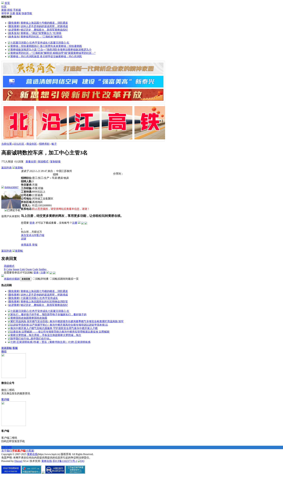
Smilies (42, 269)
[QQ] (81, 461)
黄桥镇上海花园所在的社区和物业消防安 (44, 301)
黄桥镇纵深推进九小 (79, 49)
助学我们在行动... (41, 338)
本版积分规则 (12, 278)
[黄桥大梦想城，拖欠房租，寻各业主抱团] (33, 335)
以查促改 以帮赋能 (98, 331)
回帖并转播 (41, 278)
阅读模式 (43, 161)
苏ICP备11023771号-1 (65, 461)
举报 (34, 244)
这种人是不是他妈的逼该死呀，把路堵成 (44, 26)
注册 (12, 13)
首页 (7, 3)
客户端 (5, 399)
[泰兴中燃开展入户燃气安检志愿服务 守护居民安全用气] (41, 328)
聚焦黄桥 (14, 22)
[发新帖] (17, 167)
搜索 (18, 13)
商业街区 (31, 143)
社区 (4, 6)
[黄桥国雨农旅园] (18, 318)
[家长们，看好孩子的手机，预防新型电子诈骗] (35, 314)
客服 (15, 348)
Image (16, 269)
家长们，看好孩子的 (74, 314)
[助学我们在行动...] (19, 338)
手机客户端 (18, 450)
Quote (29, 269)
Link (22, 269)
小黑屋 (30, 450)
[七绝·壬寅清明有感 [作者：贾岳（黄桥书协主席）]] (38, 342)
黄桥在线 (32, 454)
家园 (4, 10)
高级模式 (9, 266)
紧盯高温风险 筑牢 (113, 321)
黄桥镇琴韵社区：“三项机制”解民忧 (41, 36)
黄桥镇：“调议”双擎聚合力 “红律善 (41, 33)
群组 (9, 10)
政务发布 (14, 33)
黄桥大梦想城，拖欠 (69, 335)
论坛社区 (19, 143)
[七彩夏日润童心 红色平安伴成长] (28, 42)
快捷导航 (27, 13)
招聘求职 (44, 143)
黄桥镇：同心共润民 (70, 56)
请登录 (5, 13)
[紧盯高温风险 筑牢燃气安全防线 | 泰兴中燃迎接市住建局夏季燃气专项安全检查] (55, 321)
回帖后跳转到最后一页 (65, 278)
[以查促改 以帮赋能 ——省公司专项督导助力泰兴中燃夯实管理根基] (48, 331)
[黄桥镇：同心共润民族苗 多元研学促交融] (33, 56)
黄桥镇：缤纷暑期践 (70, 46)
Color (9, 269)
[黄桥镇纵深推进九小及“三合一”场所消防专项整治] (38, 49)
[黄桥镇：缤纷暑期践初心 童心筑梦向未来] (33, 46)
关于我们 (6, 450)
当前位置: (6, 143)
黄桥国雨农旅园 (38, 318)
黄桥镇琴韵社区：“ (84, 53)
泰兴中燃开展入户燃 (86, 328)
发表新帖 (6, 348)
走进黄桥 (14, 29)
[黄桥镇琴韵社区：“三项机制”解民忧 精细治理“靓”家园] (40, 53)
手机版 (17, 10)
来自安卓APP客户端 (32, 235)
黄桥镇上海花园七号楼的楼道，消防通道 (44, 22)
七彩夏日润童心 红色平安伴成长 (39, 298)
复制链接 (55, 161)
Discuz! (18, 461)
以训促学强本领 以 (97, 324)
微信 (4, 351)
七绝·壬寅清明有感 (79, 342)
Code (35, 269)
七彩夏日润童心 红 (58, 42)
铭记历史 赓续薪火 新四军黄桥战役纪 (44, 29)
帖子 (54, 143)
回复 (23, 238)
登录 (32, 222)
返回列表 (6, 167)
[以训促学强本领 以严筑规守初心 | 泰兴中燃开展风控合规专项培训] (47, 324)
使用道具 (26, 244)
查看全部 (31, 161)
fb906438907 (12, 187)
